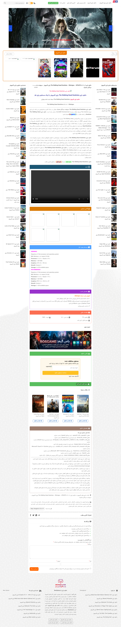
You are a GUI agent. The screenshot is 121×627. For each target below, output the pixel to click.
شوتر (76, 506)
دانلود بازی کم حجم (53, 623)
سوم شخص (80, 506)
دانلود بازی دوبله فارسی (66, 623)
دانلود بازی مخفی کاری (41, 504)
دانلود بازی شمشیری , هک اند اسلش (83, 504)
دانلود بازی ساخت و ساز (36, 502)
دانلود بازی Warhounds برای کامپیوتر (31, 613)
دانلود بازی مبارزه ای (50, 504)
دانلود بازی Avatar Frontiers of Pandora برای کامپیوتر (12, 209)
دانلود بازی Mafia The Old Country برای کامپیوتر (104, 137)
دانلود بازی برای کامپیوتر (105, 3)
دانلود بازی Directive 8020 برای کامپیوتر (12, 254)
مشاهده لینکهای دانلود (60, 373)
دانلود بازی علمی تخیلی (70, 504)
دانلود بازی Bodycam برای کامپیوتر (13, 173)
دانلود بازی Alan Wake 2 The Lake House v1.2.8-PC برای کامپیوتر (103, 92)
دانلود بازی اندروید (91, 3)
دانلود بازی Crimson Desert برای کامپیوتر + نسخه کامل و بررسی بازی (12, 200)
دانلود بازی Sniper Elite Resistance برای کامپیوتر (104, 245)
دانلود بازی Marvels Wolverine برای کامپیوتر (107, 599)
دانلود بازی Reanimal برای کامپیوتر (13, 182)
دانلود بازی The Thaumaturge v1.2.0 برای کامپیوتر (28, 610)
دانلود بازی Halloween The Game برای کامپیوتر (106, 602)
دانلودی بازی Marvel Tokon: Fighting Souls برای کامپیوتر (103, 610)
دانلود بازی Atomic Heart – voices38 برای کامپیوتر (12, 218)
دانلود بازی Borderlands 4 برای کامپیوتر (103, 236)
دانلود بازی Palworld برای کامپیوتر (13, 155)
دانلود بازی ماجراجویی (60, 504)
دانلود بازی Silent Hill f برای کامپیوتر (104, 155)
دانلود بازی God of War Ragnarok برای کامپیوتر (104, 254)
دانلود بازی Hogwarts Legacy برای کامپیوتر (103, 209)
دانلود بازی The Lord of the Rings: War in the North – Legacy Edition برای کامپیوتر (12, 164)
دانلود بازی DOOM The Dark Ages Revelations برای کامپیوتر (102, 173)
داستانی (69, 502)
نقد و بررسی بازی (81, 3)
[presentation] (110, 28)
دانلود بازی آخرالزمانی (62, 502)
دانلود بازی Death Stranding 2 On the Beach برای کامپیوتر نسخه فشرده (103, 164)
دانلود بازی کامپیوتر (75, 99)
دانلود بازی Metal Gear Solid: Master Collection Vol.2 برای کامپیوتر (101, 595)
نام (90, 561)
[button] (102, 48)
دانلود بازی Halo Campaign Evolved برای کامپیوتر (13, 101)
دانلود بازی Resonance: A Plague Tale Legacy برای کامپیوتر (103, 606)
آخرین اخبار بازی (71, 3)
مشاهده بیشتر (9, 54)
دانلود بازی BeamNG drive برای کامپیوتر (12, 137)
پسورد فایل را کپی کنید (82, 320)
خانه (88, 495)
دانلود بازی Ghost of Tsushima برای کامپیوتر (102, 218)
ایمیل (58, 561)
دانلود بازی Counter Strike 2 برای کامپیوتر (12, 110)
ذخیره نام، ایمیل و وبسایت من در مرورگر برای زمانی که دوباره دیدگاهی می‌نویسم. (69, 569)
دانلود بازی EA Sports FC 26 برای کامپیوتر (12, 245)
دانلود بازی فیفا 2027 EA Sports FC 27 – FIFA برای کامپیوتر (13, 92)
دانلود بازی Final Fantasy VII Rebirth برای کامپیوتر (12, 263)
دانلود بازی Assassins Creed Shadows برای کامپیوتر (103, 182)
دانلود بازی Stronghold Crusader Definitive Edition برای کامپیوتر (12, 146)
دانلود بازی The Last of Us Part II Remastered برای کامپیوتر (104, 200)
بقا (81, 502)
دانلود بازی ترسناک (46, 502)
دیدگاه (89, 544)
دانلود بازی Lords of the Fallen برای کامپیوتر (12, 227)
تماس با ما (62, 3)
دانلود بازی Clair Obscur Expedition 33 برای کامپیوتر (103, 227)
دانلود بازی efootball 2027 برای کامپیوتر (12, 128)
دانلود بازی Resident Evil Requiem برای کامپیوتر (104, 101)
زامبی (84, 506)
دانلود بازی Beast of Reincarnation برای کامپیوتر (12, 119)
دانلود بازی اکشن (54, 502)
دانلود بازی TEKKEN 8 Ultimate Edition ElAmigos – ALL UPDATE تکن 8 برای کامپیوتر (103, 128)
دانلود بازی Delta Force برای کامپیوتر (12, 236)
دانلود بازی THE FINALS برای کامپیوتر (12, 191)
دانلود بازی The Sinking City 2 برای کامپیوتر (107, 617)
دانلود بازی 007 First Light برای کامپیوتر (103, 191)
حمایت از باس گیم (53, 3)
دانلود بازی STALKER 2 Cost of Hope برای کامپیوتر (102, 110)
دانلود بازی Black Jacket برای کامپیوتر (31, 617)
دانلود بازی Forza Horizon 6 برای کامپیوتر (103, 146)
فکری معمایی (71, 506)
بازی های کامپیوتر (81, 495)
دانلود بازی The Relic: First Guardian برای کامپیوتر (105, 613)
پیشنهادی (78, 502)
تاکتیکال (73, 502)
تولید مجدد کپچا (73, 376)
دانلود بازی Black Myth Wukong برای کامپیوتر (105, 263)
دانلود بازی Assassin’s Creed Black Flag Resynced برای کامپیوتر (103, 119)
